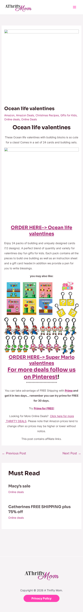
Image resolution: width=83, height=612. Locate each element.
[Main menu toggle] (74, 7)
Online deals (12, 119)
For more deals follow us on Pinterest (42, 373)
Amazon (9, 115)
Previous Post (14, 453)
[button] (41, 598)
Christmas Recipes (47, 115)
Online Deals (29, 119)
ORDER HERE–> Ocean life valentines (41, 230)
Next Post (72, 453)
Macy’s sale (19, 486)
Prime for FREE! (44, 408)
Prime (69, 390)
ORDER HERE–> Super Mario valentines (42, 360)
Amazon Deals (25, 115)
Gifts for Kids (68, 115)
